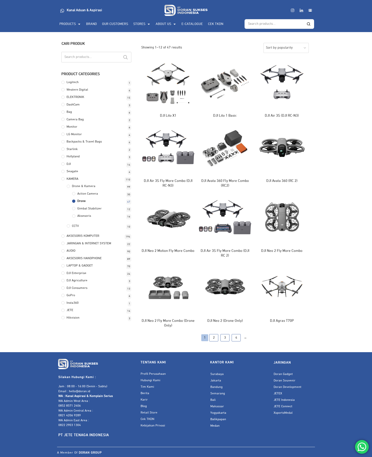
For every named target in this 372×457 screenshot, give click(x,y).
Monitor (72, 126)
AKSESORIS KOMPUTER (83, 235)
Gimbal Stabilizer (89, 208)
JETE (70, 310)
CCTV (75, 226)
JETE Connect (283, 406)
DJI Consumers (77, 288)
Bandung (216, 387)
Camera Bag (75, 119)
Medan (215, 425)
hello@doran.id (79, 391)
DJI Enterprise (76, 273)
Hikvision (73, 317)
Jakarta (215, 380)
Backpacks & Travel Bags (84, 141)
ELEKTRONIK (75, 97)
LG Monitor (74, 134)
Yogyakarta (218, 412)
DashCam (73, 104)
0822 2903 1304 (69, 425)
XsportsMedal (283, 412)
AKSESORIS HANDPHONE (84, 258)
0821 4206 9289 (69, 415)
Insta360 (73, 302)
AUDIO (71, 250)
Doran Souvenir (284, 380)
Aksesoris (84, 215)
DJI (69, 164)
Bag (69, 111)
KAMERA (72, 178)
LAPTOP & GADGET (80, 265)
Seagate (72, 171)
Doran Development (287, 387)
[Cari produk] (308, 24)
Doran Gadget (283, 374)
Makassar (217, 406)
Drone (81, 201)
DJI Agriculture (77, 280)
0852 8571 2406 (69, 405)
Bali (213, 399)
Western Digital (77, 89)
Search (125, 57)
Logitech (73, 82)
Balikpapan (218, 419)
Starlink (72, 149)
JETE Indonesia (284, 399)
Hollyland (73, 156)
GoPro (71, 295)
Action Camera (87, 193)
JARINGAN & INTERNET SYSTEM (89, 243)
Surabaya (217, 374)
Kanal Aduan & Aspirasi (84, 10)
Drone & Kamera (83, 186)
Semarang (217, 393)
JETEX (278, 393)
